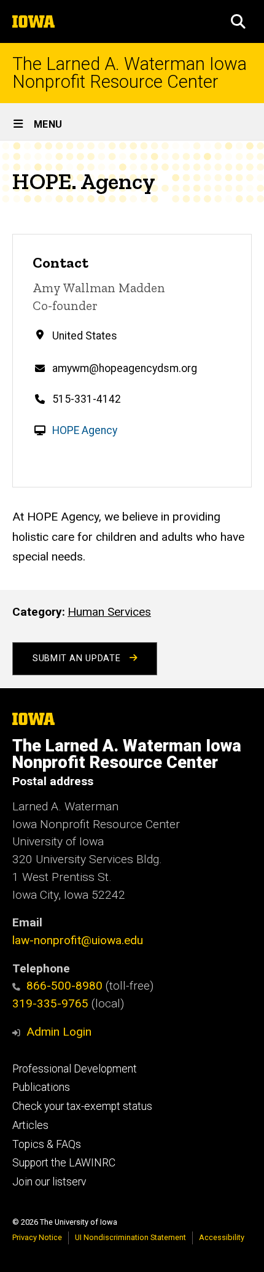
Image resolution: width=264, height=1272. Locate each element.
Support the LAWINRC (63, 1163)
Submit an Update (78, 658)
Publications (41, 1087)
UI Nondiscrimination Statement (130, 1237)
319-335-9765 (50, 1003)
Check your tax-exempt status (82, 1106)
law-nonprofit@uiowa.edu (77, 940)
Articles (30, 1125)
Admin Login (58, 1032)
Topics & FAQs (46, 1144)
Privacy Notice (37, 1237)
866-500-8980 (64, 986)
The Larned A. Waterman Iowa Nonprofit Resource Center (129, 73)
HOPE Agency (84, 430)
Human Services (109, 612)
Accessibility (221, 1237)
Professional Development (74, 1069)
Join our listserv (49, 1182)
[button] (238, 21)
